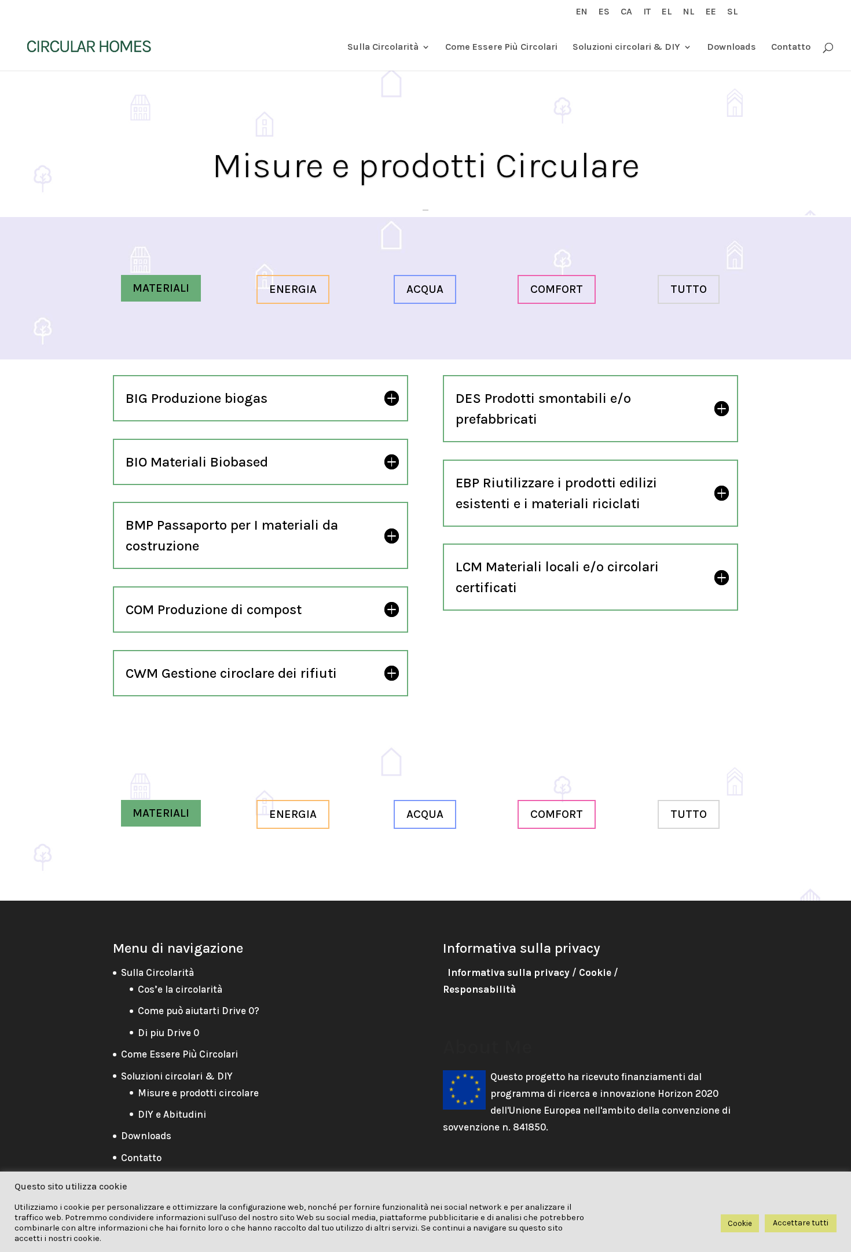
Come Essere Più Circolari (501, 47)
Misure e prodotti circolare (198, 1093)
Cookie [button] (740, 1223)
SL (732, 12)
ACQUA (424, 289)
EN (582, 12)
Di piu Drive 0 (168, 1032)
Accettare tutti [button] (800, 1223)
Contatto (790, 47)
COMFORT (556, 289)
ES (604, 12)
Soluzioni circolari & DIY (626, 47)
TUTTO (688, 289)
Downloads (731, 47)
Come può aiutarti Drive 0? (198, 1010)
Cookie (595, 972)
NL (689, 12)
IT (647, 12)
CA (626, 12)
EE (711, 12)
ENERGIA (293, 289)
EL (667, 12)
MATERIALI (161, 288)
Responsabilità (479, 989)
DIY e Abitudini (172, 1114)
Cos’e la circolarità (180, 989)
